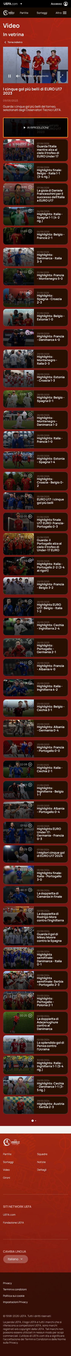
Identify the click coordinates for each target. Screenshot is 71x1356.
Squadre (42, 1154)
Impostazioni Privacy (15, 1302)
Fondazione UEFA (13, 1222)
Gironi (6, 1177)
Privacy (7, 1283)
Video (6, 1169)
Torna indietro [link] (15, 42)
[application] (35, 65)
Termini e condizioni (15, 1289)
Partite (7, 1154)
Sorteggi (8, 1162)
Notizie (41, 1162)
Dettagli (41, 1169)
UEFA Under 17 (8, 12)
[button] (60, 12)
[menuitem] (25, 12)
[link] (24, 12)
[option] (35, 128)
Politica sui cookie (13, 1296)
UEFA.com (9, 1214)
